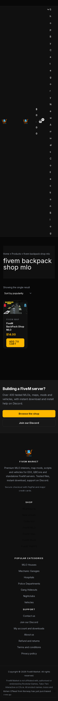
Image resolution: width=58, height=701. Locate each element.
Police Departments (29, 583)
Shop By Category (50, 53)
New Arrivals (51, 128)
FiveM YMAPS (29, 546)
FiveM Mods (29, 540)
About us (29, 634)
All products (29, 508)
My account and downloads (29, 628)
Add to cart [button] (14, 342)
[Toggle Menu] (47, 9)
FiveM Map (29, 533)
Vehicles (29, 602)
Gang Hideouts (29, 589)
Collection (50, 182)
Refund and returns (29, 640)
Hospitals (29, 577)
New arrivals (29, 515)
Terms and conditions (29, 647)
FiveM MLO (29, 527)
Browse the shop (29, 413)
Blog (50, 222)
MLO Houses (29, 564)
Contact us (29, 615)
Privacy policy (29, 653)
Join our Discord (29, 422)
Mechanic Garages (29, 571)
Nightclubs (29, 596)
